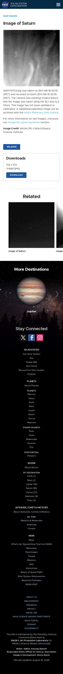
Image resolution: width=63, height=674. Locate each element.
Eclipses (32, 374)
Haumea (31, 443)
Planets (31, 381)
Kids (31, 564)
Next (56, 294)
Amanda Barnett (39, 649)
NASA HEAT (32, 584)
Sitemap (31, 625)
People (31, 556)
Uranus (31, 419)
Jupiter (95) (31, 484)
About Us (31, 597)
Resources (31, 548)
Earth (31, 402)
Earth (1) (31, 476)
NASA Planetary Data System (41, 112)
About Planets (31, 386)
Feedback (31, 605)
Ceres (31, 435)
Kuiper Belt (31, 362)
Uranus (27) (31, 492)
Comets (31, 529)
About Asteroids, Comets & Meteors (31, 512)
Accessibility (31, 628)
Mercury (32, 394)
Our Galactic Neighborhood (17, 11)
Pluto (31, 431)
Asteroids (31, 525)
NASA (4, 4)
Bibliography (31, 601)
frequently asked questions (24, 122)
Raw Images (10, 16)
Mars (31, 406)
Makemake (31, 439)
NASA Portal (31, 621)
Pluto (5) (31, 500)
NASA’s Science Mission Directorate (31, 644)
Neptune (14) (31, 496)
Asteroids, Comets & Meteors (31, 508)
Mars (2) (31, 480)
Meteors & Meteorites (31, 521)
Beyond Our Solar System (31, 370)
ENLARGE (12, 147)
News (31, 540)
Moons (31, 463)
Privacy (31, 609)
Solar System (31, 350)
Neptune (31, 422)
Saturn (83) (31, 488)
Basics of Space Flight (32, 572)
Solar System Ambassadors (31, 576)
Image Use (31, 613)
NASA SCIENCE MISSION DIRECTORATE (31, 617)
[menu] (58, 4)
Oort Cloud (31, 366)
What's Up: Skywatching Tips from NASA (31, 544)
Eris (31, 447)
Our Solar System (31, 354)
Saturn (31, 414)
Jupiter (31, 311)
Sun (31, 358)
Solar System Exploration (17, 4)
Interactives (31, 568)
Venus (31, 398)
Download (16, 175)
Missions (31, 560)
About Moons (31, 467)
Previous (6, 294)
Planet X (31, 456)
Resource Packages (31, 580)
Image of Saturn (17, 251)
